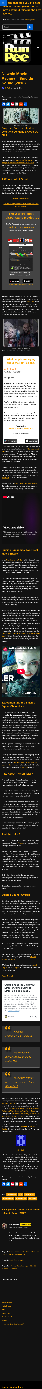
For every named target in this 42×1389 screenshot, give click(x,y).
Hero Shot (30, 302)
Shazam (13, 959)
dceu (20, 1194)
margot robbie (8, 1198)
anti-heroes (12, 1194)
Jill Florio (8, 88)
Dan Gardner (14, 1224)
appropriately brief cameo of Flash (26, 483)
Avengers (16, 968)
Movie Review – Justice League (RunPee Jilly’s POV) (18, 1056)
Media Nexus (6, 1306)
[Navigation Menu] (37, 47)
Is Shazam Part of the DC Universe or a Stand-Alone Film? (20, 1081)
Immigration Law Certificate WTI (13, 1324)
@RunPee (23, 1126)
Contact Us (6, 1313)
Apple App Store (14, 428)
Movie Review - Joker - (17, 1260)
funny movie (30, 1194)
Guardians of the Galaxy (24, 160)
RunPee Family (7, 1317)
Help (3, 1310)
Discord (32, 1126)
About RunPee (7, 1302)
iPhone (27, 20)
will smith (32, 1198)
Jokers (20, 843)
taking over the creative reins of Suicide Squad (18, 163)
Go (30, 27)
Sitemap (4, 1320)
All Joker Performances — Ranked (18, 1033)
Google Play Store (27, 428)
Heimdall (25, 767)
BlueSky (4, 1129)
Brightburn (5, 478)
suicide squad (21, 1198)
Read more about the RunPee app (21, 284)
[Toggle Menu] (3, 3)
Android (33, 20)
